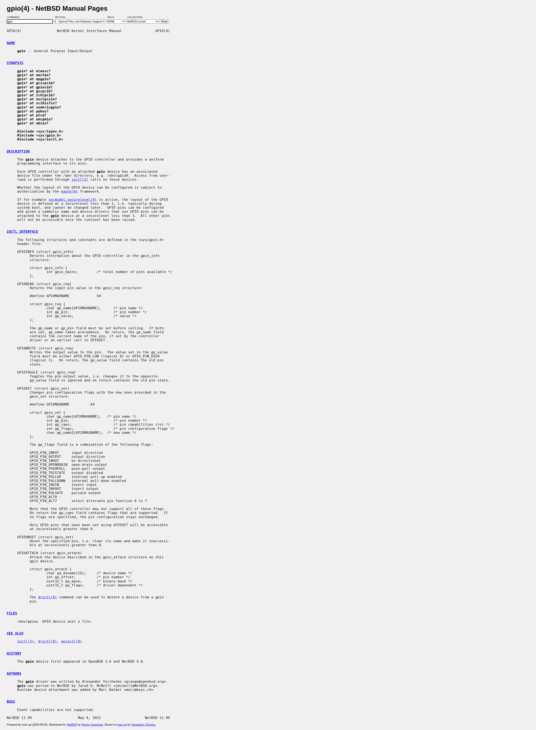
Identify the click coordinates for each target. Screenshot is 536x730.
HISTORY (14, 653)
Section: (61, 17)
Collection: (135, 17)
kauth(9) (69, 191)
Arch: (112, 17)
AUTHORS (14, 674)
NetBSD (72, 724)
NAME (11, 43)
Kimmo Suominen (92, 724)
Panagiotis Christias (143, 724)
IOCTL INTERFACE (22, 232)
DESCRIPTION (18, 151)
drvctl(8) (47, 597)
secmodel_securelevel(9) (73, 200)
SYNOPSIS (15, 63)
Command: (14, 17)
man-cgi (122, 724)
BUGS (11, 702)
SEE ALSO (15, 633)
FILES (12, 613)
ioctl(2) (80, 180)
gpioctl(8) (71, 641)
